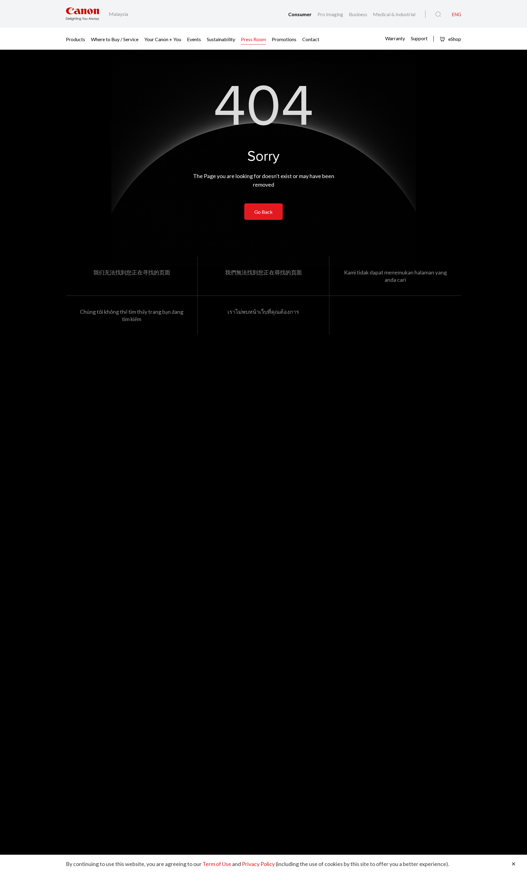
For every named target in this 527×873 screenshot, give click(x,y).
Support (419, 38)
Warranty (395, 38)
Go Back (263, 212)
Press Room (253, 39)
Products (75, 39)
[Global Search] (438, 14)
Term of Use (217, 863)
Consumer (300, 14)
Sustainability (221, 39)
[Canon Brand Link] (82, 13)
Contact (310, 39)
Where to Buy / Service (114, 39)
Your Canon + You (162, 39)
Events (194, 39)
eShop (454, 39)
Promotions (284, 39)
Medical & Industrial (394, 14)
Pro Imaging (330, 14)
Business (358, 14)
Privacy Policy (258, 863)
